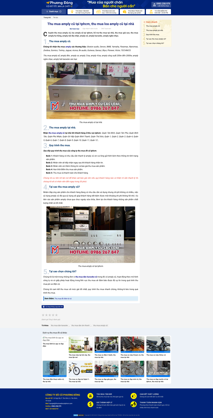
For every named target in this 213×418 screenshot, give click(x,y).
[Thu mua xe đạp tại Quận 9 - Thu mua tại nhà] (81, 369)
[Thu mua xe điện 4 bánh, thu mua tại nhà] (106, 345)
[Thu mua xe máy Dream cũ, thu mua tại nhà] (132, 345)
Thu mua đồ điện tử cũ (63, 299)
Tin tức (55, 17)
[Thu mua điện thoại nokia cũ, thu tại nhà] (55, 369)
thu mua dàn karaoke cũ (86, 277)
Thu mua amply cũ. (153, 26)
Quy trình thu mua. (153, 35)
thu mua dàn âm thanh (81, 325)
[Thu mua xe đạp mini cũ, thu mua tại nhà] (132, 369)
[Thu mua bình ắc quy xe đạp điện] (55, 339)
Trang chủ (47, 17)
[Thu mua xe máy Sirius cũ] (158, 345)
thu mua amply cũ (57, 133)
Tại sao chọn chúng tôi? (155, 43)
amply (68, 46)
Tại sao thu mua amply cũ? (156, 39)
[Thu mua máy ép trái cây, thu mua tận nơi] (81, 345)
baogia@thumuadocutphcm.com (60, 403)
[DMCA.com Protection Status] (78, 415)
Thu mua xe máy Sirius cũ (156, 355)
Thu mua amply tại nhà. (154, 30)
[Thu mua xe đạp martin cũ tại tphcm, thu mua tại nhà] (158, 369)
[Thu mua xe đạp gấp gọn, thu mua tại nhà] (106, 369)
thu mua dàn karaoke (59, 325)
